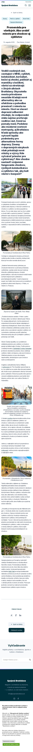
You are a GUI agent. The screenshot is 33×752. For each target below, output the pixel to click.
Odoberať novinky (16, 630)
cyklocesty (4, 450)
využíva (9, 418)
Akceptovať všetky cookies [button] (11, 744)
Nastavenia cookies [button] (8, 741)
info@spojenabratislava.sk (16, 694)
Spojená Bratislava (16, 22)
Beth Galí (11, 571)
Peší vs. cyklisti (15, 18)
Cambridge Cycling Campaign (22, 348)
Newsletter (28, 1)
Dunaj (5, 18)
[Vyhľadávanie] (26, 5)
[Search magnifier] (30, 660)
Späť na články (18, 12)
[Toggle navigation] (29, 5)
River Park (26, 18)
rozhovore (5, 367)
